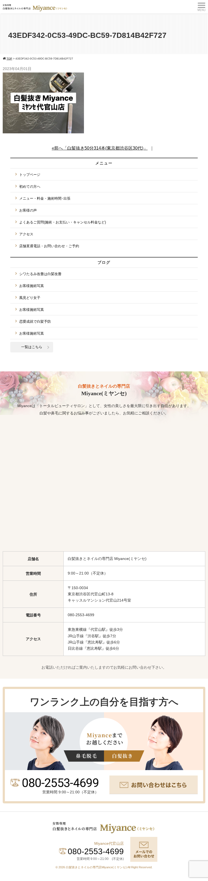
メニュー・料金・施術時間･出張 (44, 198)
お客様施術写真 (31, 286)
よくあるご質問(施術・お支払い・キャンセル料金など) (62, 222)
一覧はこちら (31, 347)
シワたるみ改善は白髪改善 (40, 274)
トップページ (29, 175)
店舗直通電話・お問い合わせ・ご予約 (49, 246)
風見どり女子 (29, 298)
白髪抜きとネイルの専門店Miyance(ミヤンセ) (96, 867)
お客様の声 (28, 210)
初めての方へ (29, 186)
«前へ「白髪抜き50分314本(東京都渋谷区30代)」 (100, 148)
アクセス (26, 234)
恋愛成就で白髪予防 (35, 321)
